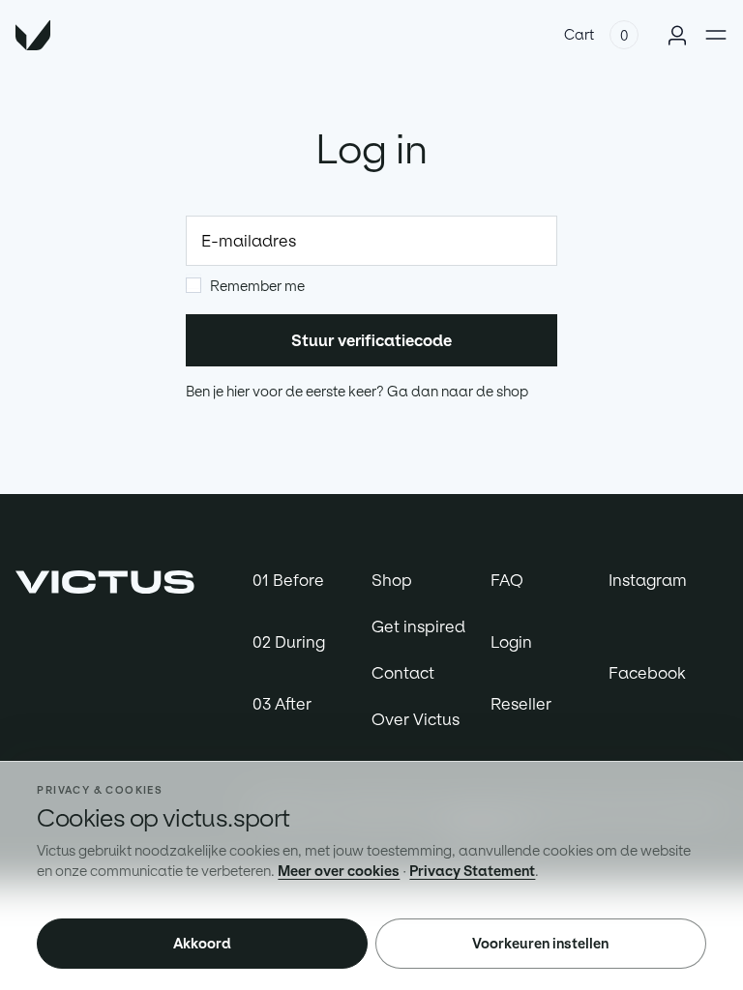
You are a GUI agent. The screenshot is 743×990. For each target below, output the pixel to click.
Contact (403, 673)
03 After (282, 703)
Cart (579, 35)
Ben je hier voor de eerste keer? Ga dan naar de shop (357, 391)
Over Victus (416, 719)
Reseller (520, 703)
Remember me (257, 286)
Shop (392, 580)
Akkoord (202, 943)
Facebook (647, 673)
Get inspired (418, 626)
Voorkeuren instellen (540, 943)
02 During (289, 642)
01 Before (288, 580)
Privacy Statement (472, 871)
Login (511, 642)
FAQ (506, 580)
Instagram (648, 580)
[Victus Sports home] (104, 580)
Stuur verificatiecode (371, 340)
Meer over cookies (339, 871)
